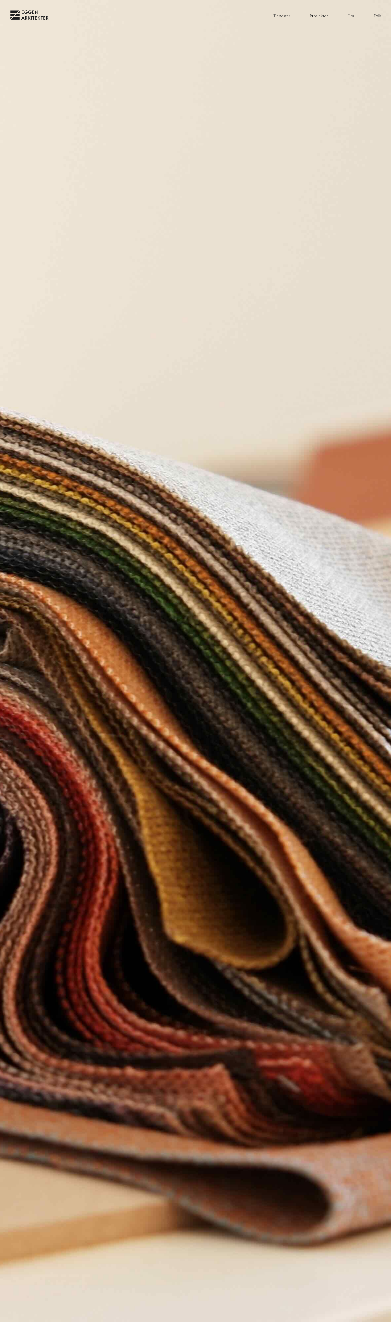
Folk (377, 15)
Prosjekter (319, 15)
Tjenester (281, 15)
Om (350, 15)
